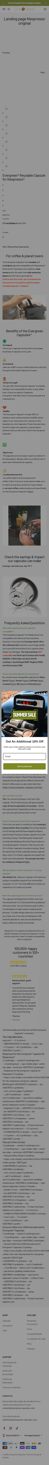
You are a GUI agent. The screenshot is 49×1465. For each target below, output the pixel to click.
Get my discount (24, 766)
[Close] (44, 694)
